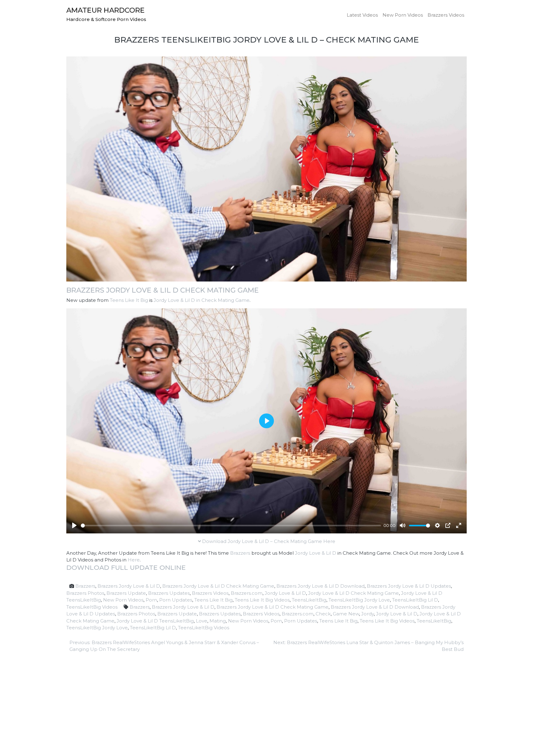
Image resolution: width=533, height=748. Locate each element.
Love (201, 621)
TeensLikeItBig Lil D (415, 600)
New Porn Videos (402, 15)
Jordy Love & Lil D (315, 553)
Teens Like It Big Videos (262, 600)
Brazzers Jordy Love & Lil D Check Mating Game (162, 290)
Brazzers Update (126, 593)
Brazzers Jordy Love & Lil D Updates (409, 586)
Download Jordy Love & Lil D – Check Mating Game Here (268, 541)
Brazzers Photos (85, 593)
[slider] (231, 525)
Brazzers (240, 553)
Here (134, 560)
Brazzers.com (246, 593)
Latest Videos (362, 15)
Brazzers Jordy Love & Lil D (128, 586)
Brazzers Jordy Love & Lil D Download (320, 586)
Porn (151, 600)
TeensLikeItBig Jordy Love (359, 600)
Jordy (367, 614)
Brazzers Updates (169, 593)
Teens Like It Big (129, 300)
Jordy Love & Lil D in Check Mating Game (202, 300)
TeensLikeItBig (309, 600)
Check (323, 614)
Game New (346, 614)
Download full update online (126, 567)
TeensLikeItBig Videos (92, 607)
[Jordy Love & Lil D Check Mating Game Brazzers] (266, 168)
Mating (217, 621)
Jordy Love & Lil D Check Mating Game (353, 593)
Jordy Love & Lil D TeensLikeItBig (155, 621)
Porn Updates (175, 600)
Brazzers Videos (446, 15)
